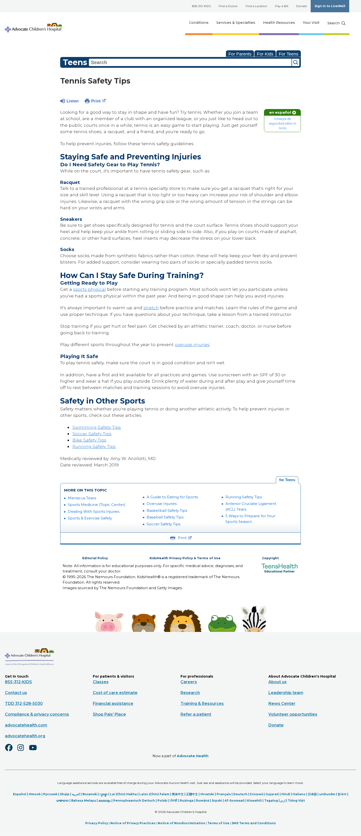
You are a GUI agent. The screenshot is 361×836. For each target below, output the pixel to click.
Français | (225, 794)
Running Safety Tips (94, 446)
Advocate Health (192, 756)
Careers (188, 682)
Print (96, 101)
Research (190, 692)
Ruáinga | (188, 800)
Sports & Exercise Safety (90, 518)
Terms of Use (218, 823)
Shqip (64, 794)
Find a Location (256, 6)
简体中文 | (179, 794)
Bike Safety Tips (89, 440)
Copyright (270, 558)
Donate (301, 6)
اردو (282, 800)
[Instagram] (23, 751)
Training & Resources (202, 703)
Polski (162, 800)
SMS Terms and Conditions (254, 823)
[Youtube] (35, 751)
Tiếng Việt (296, 800)
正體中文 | (193, 794)
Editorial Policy (95, 558)
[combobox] (190, 62)
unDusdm (327, 794)
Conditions (198, 22)
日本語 (312, 794)
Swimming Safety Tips (96, 427)
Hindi (285, 794)
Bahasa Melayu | (84, 800)
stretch (151, 307)
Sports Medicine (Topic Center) (96, 504)
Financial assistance (113, 703)
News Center (281, 703)
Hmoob (35, 794)
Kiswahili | (255, 800)
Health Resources (279, 22)
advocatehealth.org (25, 736)
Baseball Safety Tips (165, 517)
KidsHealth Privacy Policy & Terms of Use (185, 558)
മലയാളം (104, 800)
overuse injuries (192, 344)
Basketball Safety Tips (167, 510)
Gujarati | (273, 794)
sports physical (89, 289)
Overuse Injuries (162, 503)
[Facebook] (11, 751)
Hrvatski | (208, 794)
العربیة (76, 794)
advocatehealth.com (26, 725)
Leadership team (285, 692)
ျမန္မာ (104, 794)
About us (277, 682)
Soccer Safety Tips (91, 433)
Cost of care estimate (115, 692)
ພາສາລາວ (62, 800)
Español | (21, 794)
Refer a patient (195, 714)
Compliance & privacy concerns (37, 714)
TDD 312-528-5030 (24, 703)
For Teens (288, 54)
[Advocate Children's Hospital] (29, 672)
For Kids (265, 54)
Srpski (217, 800)
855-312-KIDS (201, 6)
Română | (204, 800)
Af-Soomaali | (235, 800)
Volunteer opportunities (292, 714)
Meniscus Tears (82, 498)
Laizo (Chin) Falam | (155, 794)
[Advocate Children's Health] (33, 22)
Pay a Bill (281, 6)
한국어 (342, 794)
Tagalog (271, 800)
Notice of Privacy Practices (132, 823)
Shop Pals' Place (109, 714)
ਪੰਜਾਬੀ (173, 800)
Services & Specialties (235, 22)
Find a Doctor (228, 6)
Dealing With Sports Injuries (93, 511)
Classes (101, 682)
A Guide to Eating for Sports (172, 497)
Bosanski (90, 794)
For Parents (239, 54)
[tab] (287, 480)
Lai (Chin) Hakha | (124, 794)
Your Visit (311, 22)
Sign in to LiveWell (330, 6)
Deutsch (240, 794)
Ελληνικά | (257, 794)
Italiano (299, 794)
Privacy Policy (96, 823)
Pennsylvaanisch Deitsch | (135, 800)
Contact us (16, 692)
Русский (50, 794)
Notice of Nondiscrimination (181, 823)
